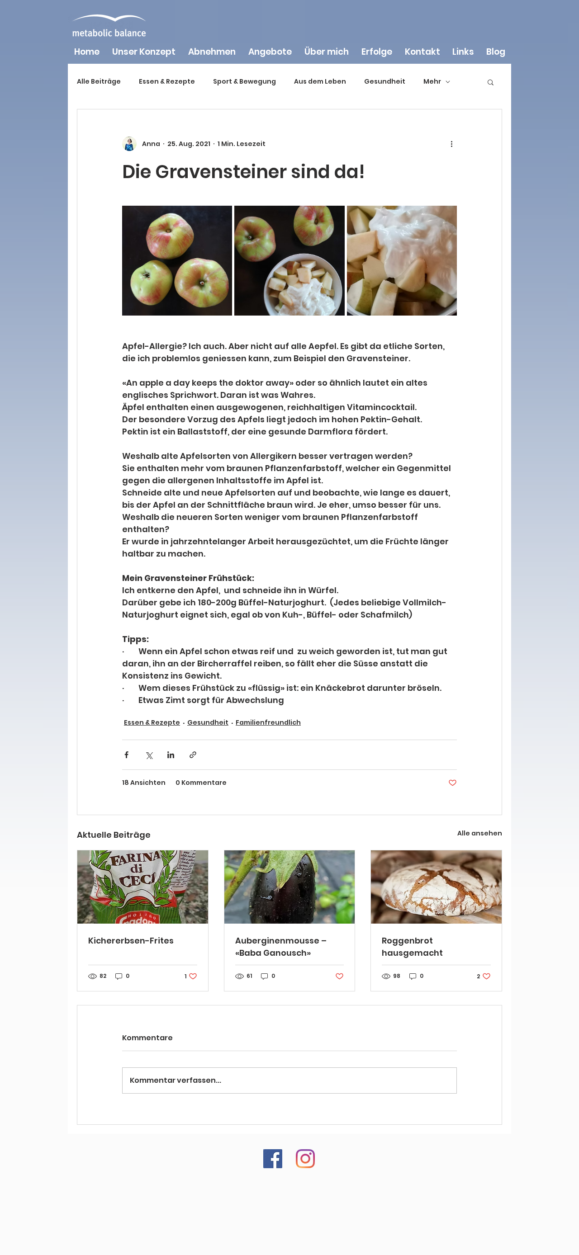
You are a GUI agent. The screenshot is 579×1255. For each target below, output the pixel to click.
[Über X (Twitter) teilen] (148, 754)
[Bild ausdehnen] (177, 261)
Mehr (432, 81)
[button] (490, 81)
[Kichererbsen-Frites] (142, 887)
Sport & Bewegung (244, 81)
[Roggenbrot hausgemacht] (436, 887)
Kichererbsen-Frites (131, 940)
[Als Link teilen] (193, 754)
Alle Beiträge (99, 81)
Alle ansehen (479, 833)
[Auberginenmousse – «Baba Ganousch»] (289, 887)
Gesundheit (384, 81)
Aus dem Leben (320, 81)
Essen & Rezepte (167, 81)
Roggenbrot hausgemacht (412, 946)
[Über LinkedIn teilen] (170, 754)
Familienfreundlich (268, 722)
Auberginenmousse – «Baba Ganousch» (281, 946)
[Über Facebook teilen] (126, 754)
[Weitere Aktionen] (451, 143)
